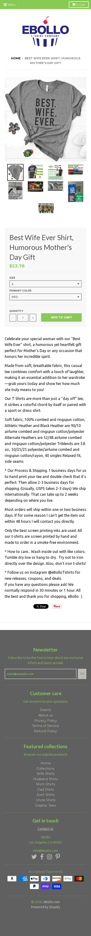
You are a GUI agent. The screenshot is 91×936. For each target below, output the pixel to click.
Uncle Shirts (45, 800)
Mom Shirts (45, 784)
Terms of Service (45, 726)
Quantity (16, 311)
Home (16, 58)
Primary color (20, 290)
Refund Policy (45, 731)
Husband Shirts (45, 779)
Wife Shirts (45, 774)
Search (45, 710)
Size (12, 277)
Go (82, 673)
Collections (45, 768)
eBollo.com (51, 902)
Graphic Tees (45, 805)
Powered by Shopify (45, 907)
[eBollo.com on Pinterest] (58, 857)
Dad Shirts (45, 789)
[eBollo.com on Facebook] (42, 857)
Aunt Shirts (46, 795)
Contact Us (45, 829)
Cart (81, 4)
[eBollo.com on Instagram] (49, 857)
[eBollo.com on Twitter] (34, 857)
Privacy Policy (45, 721)
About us (45, 715)
